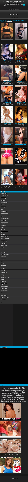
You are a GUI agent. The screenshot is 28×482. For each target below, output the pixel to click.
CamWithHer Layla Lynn (20, 164)
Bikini (2, 390)
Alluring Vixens (4, 195)
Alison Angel (4, 193)
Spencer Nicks (4, 288)
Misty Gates (3, 268)
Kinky (12, 104)
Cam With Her (4, 211)
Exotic (11, 62)
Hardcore (20, 391)
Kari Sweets (3, 252)
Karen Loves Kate (5, 250)
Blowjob (12, 390)
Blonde (22, 41)
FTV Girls (3, 229)
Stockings (7, 399)
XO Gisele (3, 300)
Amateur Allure (4, 198)
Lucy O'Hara (3, 265)
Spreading (3, 399)
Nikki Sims (3, 270)
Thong (6, 401)
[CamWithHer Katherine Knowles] (7, 31)
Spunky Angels (4, 290)
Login (15, 7)
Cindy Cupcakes (4, 216)
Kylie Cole (3, 259)
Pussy (9, 397)
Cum (21, 390)
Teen (3, 401)
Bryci (2, 209)
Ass (3, 41)
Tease (12, 187)
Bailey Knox (3, 204)
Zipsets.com (3, 302)
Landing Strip (6, 393)
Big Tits (8, 41)
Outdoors (11, 395)
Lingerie (14, 393)
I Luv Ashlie (3, 243)
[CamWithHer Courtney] (20, 93)
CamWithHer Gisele (7, 123)
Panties (25, 125)
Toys (14, 401)
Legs (10, 393)
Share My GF (4, 282)
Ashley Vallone (4, 202)
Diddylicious (3, 225)
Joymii (2, 247)
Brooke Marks (4, 207)
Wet (25, 401)
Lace (13, 125)
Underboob (17, 401)
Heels (23, 392)
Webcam (25, 187)
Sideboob (19, 397)
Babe (6, 41)
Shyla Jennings (4, 284)
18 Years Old (7, 388)
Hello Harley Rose (5, 241)
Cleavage (11, 41)
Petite (2, 397)
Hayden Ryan (4, 239)
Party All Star (4, 275)
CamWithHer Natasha (21, 39)
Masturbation (19, 393)
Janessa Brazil (4, 245)
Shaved (14, 397)
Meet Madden (4, 266)
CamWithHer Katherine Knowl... (7, 39)
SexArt (2, 279)
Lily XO (2, 263)
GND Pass (3, 234)
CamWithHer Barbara (7, 102)
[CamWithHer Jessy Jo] (20, 177)
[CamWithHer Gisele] (7, 114)
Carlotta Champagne (5, 214)
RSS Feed (10, 9)
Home (14, 11)
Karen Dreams (4, 248)
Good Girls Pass (4, 236)
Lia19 (2, 261)
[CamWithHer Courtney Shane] (20, 135)
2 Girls (2, 388)
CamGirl (8, 166)
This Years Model (5, 297)
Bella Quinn (3, 205)
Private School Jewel (5, 277)
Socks (9, 187)
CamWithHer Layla (20, 60)
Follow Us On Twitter (14, 14)
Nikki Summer (4, 272)
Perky (23, 395)
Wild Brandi (3, 299)
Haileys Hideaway (5, 238)
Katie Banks (3, 256)
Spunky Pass (4, 291)
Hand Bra (25, 83)
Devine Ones (4, 223)
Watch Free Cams (14, 17)
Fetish (9, 104)
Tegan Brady (3, 295)
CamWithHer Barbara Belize (7, 60)
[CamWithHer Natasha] (20, 31)
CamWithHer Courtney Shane (20, 144)
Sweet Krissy (4, 293)
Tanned (12, 399)
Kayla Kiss (3, 257)
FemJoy (2, 227)
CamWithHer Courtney (21, 102)
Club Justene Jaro (5, 218)
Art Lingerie (3, 200)
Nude (6, 395)
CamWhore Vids (4, 213)
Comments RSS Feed (16, 9)
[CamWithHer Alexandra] (7, 177)
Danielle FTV (3, 220)
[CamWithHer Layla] (20, 52)
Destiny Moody (4, 222)
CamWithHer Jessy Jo (21, 185)
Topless (10, 401)
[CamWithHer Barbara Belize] (7, 52)
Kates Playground (5, 254)
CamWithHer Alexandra (7, 185)
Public (4, 397)
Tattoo (16, 399)
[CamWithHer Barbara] (7, 93)
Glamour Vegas (4, 232)
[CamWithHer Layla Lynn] (20, 156)
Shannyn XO (3, 281)
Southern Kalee (4, 286)
